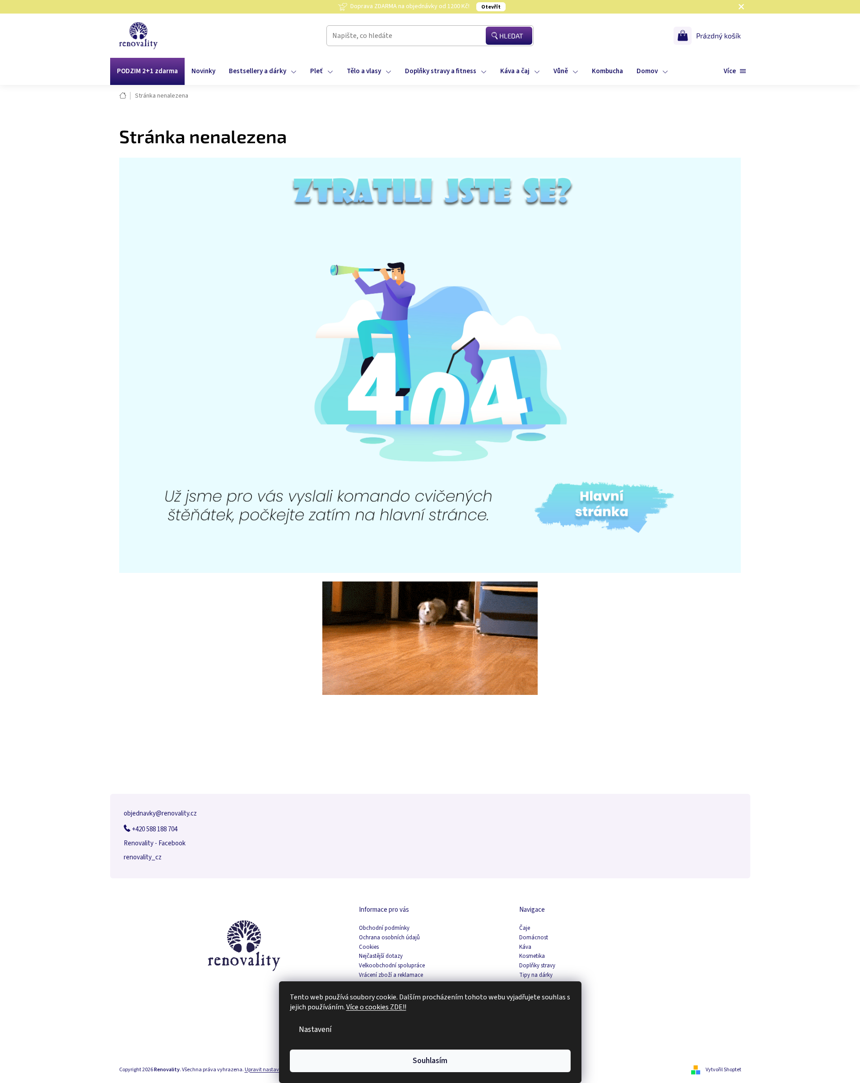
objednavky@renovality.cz (160, 813)
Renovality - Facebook (155, 843)
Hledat (511, 36)
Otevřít (491, 7)
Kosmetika (532, 956)
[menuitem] (147, 71)
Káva (525, 947)
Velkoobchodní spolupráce (392, 965)
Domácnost (533, 937)
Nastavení (315, 1029)
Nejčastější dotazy (381, 956)
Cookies (369, 947)
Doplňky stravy (537, 965)
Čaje (524, 928)
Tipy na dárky (536, 975)
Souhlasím (430, 1060)
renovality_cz (143, 857)
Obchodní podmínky (384, 928)
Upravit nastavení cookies (274, 1070)
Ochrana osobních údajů (389, 937)
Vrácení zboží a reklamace (391, 975)
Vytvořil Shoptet (723, 1070)
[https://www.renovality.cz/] (430, 365)
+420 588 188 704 (153, 829)
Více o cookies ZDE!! (376, 1007)
